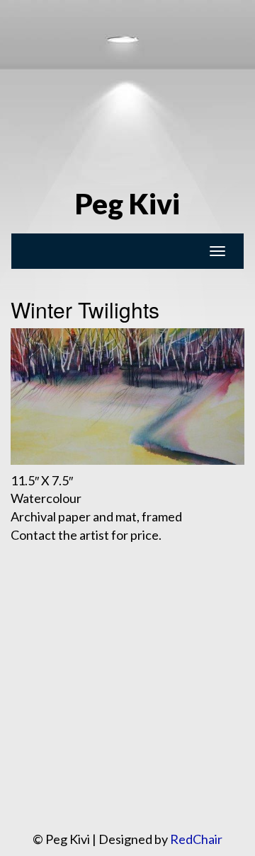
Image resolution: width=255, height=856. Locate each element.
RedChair (196, 839)
